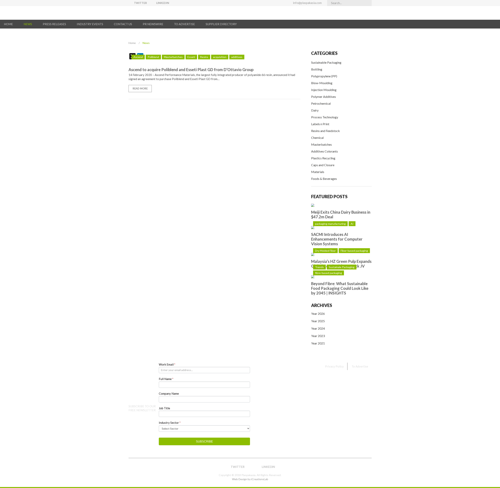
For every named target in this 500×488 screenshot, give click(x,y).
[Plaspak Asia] (149, 13)
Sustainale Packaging (341, 267)
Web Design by (250, 479)
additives (236, 57)
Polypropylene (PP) (324, 76)
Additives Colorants (324, 151)
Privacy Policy (334, 366)
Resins (204, 57)
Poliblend (153, 57)
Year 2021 (318, 343)
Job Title (164, 408)
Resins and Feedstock (325, 131)
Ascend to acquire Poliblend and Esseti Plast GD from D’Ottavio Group (191, 69)
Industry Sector (170, 422)
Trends (319, 267)
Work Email (167, 364)
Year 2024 (318, 328)
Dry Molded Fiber (325, 250)
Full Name (166, 379)
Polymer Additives (323, 96)
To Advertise (360, 366)
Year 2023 (318, 336)
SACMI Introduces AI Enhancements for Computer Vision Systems (336, 239)
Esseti (191, 57)
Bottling (316, 69)
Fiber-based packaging (354, 250)
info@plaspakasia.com (307, 2)
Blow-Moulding (321, 83)
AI (352, 223)
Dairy (315, 110)
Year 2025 (318, 321)
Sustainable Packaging (326, 62)
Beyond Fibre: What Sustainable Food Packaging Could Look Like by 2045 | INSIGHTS (339, 288)
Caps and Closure (322, 165)
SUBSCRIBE (204, 441)
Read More (140, 88)
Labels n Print (320, 124)
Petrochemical (321, 103)
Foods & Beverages (324, 178)
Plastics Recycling (323, 158)
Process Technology (324, 117)
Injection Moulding (324, 90)
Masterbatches (321, 144)
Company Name (169, 393)
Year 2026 (318, 313)
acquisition (219, 57)
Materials (317, 172)
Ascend (138, 57)
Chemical (317, 137)
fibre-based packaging (328, 273)
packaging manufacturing (330, 223)
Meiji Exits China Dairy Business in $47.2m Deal (340, 214)
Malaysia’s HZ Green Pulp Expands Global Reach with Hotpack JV (341, 263)
